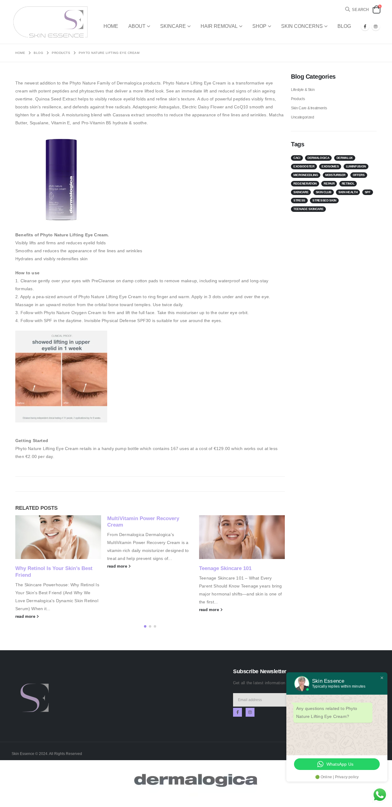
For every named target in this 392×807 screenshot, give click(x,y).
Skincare (173, 26)
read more (25, 616)
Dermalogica (318, 158)
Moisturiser (335, 175)
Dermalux (345, 158)
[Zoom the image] (35, 678)
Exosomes (330, 166)
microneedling (305, 175)
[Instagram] (375, 26)
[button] (357, 10)
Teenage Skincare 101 (225, 568)
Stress (299, 200)
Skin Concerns (302, 26)
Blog (344, 26)
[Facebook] (365, 26)
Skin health (347, 192)
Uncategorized (302, 117)
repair (329, 183)
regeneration (305, 183)
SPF (368, 192)
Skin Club (323, 192)
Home (111, 26)
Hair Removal (219, 26)
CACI (296, 158)
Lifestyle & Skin (303, 90)
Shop (259, 26)
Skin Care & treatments (309, 108)
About (136, 26)
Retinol (348, 183)
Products (298, 99)
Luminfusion (356, 166)
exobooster (304, 166)
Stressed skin (324, 200)
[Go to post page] (58, 537)
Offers (359, 175)
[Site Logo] (50, 22)
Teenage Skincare (308, 209)
